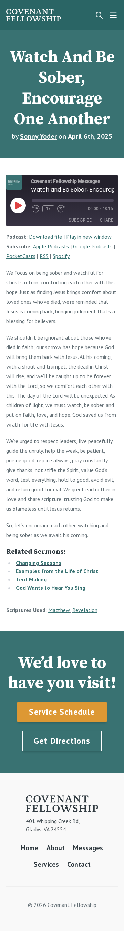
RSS (44, 256)
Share (106, 220)
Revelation (84, 610)
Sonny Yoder (38, 136)
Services (46, 864)
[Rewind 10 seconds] (36, 209)
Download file (45, 236)
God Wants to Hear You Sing (50, 587)
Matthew (59, 610)
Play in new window (89, 236)
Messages (88, 847)
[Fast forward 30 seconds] (61, 209)
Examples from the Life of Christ (57, 571)
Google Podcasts (93, 246)
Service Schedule (62, 711)
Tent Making (31, 579)
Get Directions (62, 740)
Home (29, 847)
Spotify (61, 256)
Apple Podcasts (51, 246)
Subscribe (80, 220)
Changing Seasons (38, 562)
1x (48, 208)
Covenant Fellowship (33, 15)
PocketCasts (20, 256)
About (55, 847)
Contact (79, 864)
